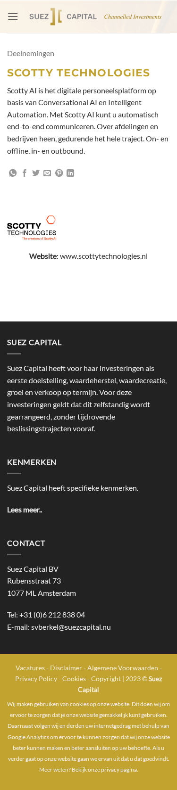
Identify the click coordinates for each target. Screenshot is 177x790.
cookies (79, 704)
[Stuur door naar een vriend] (47, 173)
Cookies (74, 679)
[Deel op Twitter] (36, 173)
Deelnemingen (30, 53)
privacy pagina (119, 769)
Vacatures (30, 668)
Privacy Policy (36, 679)
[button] (12, 16)
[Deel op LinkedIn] (70, 173)
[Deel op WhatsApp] (13, 173)
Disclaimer (66, 668)
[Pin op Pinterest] (59, 173)
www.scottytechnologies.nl (104, 255)
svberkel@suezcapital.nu (71, 626)
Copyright (106, 679)
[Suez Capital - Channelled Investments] (94, 17)
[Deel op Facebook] (24, 173)
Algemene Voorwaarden (122, 668)
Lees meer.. (24, 509)
